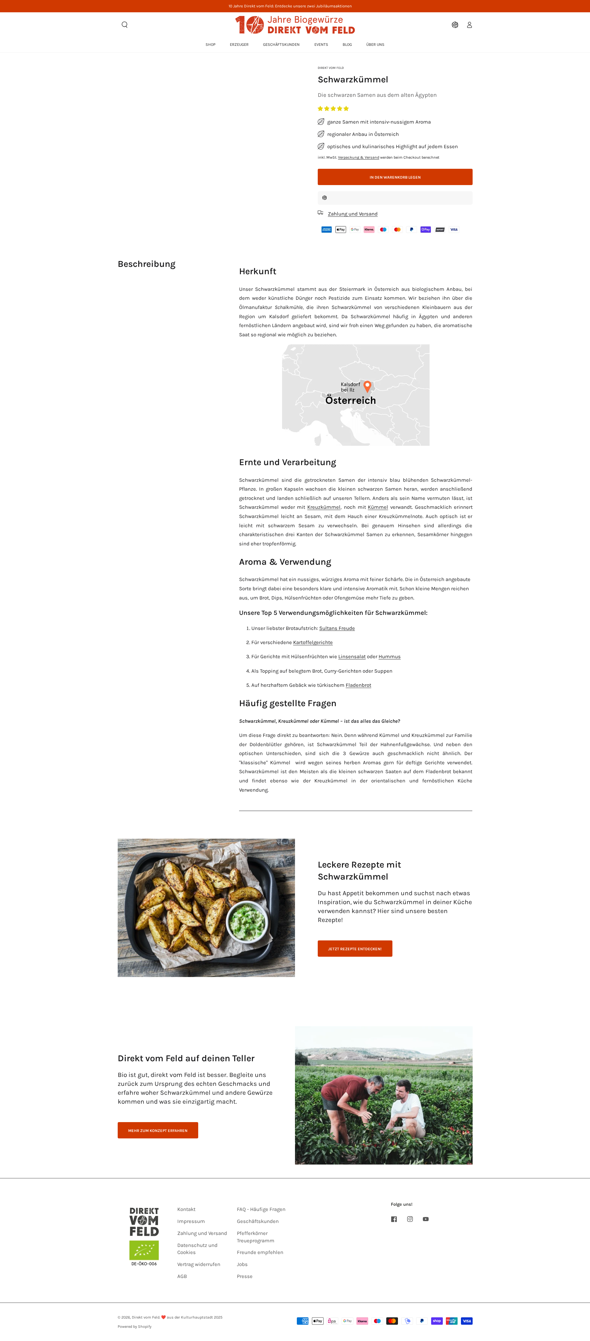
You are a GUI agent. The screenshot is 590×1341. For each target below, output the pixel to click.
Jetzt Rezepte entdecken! (355, 949)
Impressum (191, 1221)
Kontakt (186, 1209)
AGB (182, 1276)
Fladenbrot (358, 685)
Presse (245, 1276)
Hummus (390, 656)
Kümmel (378, 507)
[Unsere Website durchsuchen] (125, 25)
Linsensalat (352, 656)
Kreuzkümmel (323, 507)
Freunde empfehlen (260, 1252)
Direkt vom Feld (331, 68)
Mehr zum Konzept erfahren (157, 1130)
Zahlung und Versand (202, 1233)
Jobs (242, 1264)
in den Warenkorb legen (395, 177)
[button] (334, 109)
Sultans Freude (337, 628)
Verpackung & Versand (358, 157)
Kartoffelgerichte (313, 642)
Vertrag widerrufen (198, 1264)
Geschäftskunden (258, 1221)
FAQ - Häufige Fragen (261, 1209)
